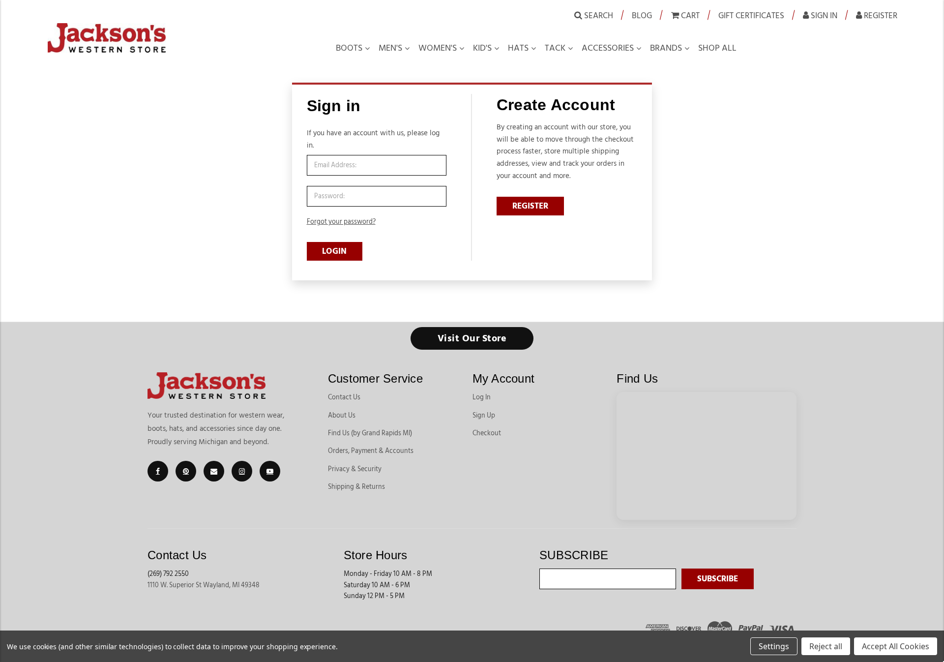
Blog (642, 15)
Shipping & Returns (356, 486)
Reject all (825, 646)
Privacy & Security (355, 469)
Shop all (717, 48)
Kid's (482, 48)
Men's (390, 48)
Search (597, 15)
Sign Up (483, 415)
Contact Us (344, 397)
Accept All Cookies (895, 646)
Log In (481, 397)
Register (879, 15)
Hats (518, 48)
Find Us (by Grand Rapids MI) (370, 433)
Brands (666, 48)
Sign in (823, 15)
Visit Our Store (472, 338)
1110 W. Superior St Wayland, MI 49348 (204, 585)
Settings (774, 646)
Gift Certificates (751, 15)
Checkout (486, 433)
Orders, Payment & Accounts (370, 451)
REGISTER (530, 206)
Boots (349, 48)
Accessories (608, 48)
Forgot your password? (341, 221)
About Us (341, 415)
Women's (437, 48)
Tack (555, 48)
